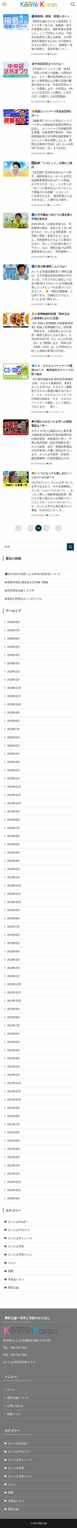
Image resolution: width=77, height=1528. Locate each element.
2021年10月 (14, 1099)
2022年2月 (13, 1066)
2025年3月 (13, 761)
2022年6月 (13, 1033)
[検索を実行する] (70, 547)
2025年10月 (14, 704)
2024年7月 (13, 827)
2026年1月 (13, 679)
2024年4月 (13, 852)
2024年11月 (14, 794)
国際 (10, 1271)
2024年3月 (13, 860)
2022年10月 (14, 1000)
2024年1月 (13, 877)
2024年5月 (13, 844)
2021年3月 (13, 1157)
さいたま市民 (16, 1246)
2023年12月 (14, 885)
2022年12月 (14, 984)
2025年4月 (13, 753)
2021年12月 (14, 1083)
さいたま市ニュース (20, 1238)
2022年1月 (13, 1074)
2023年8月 (13, 918)
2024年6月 (13, 836)
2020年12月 (14, 1181)
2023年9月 (13, 910)
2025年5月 (13, 745)
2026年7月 (13, 630)
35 (46, 528)
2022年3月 (13, 1058)
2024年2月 (13, 869)
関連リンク (14, 1414)
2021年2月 (13, 1165)
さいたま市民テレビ (20, 1254)
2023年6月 (13, 934)
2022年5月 (13, 1041)
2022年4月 (13, 1050)
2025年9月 (13, 712)
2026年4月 (13, 655)
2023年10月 (14, 902)
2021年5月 (13, 1140)
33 (30, 528)
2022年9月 (13, 1008)
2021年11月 (14, 1091)
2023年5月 (13, 943)
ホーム (11, 1389)
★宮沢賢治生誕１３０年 (19, 590)
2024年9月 (13, 811)
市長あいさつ (16, 1279)
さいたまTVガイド (19, 1229)
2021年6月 (13, 1132)
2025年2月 (13, 770)
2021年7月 (13, 1124)
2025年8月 (13, 720)
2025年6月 (13, 737)
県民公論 (13, 1287)
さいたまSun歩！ (18, 1221)
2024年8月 (13, 819)
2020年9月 (13, 1198)
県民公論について (18, 1397)
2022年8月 (13, 1017)
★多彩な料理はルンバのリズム (23, 598)
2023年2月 (13, 967)
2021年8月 (13, 1116)
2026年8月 (13, 622)
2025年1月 (13, 778)
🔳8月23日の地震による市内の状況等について (32, 573)
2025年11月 (14, 696)
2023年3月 (13, 959)
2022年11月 (14, 992)
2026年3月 (13, 663)
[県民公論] (38, 4)
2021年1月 (13, 1173)
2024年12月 (14, 786)
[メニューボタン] (4, 4)
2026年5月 (13, 646)
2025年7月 (13, 729)
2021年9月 (13, 1107)
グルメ (12, 1262)
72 (58, 528)
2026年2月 (13, 671)
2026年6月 (13, 638)
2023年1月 (13, 976)
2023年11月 (14, 893)
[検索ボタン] (72, 4)
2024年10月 (14, 803)
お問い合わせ (15, 1405)
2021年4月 (13, 1148)
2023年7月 (13, 926)
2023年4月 (13, 951)
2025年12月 (14, 687)
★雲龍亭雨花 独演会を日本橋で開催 (26, 582)
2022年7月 (13, 1025)
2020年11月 (14, 1190)
